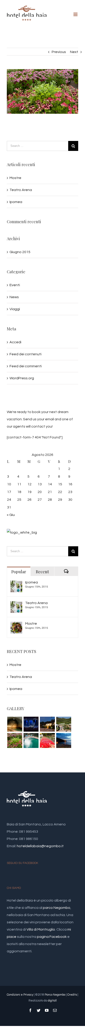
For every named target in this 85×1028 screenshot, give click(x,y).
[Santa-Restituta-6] (47, 740)
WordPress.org (22, 378)
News (14, 297)
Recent (42, 571)
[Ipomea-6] (63, 724)
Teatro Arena (21, 190)
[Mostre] (16, 625)
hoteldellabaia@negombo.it (40, 846)
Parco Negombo (55, 994)
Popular (18, 571)
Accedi (15, 342)
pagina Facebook (52, 937)
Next (74, 52)
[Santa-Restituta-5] (63, 740)
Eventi (15, 285)
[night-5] (47, 724)
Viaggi (15, 309)
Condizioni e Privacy (20, 994)
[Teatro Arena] (16, 605)
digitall (52, 1000)
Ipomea (16, 202)
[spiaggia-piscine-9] (31, 740)
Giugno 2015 (20, 252)
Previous (59, 52)
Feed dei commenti (26, 366)
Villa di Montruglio (41, 929)
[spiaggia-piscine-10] (14, 724)
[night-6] (31, 724)
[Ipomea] (16, 584)
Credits (72, 994)
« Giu (11, 515)
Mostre (15, 178)
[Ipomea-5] (14, 740)
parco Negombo (56, 907)
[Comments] (66, 571)
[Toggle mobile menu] (75, 14)
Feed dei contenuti (25, 354)
